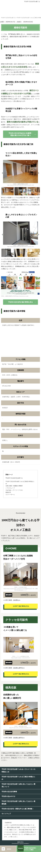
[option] (20, 173)
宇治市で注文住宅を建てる (32, 1)
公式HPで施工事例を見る (21, 606)
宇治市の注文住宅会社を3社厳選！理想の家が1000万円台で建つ (20, 134)
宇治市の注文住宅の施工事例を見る (20, 302)
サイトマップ (6, 813)
